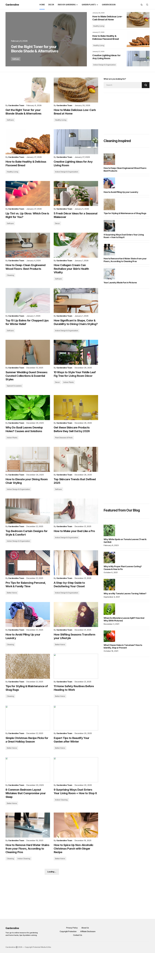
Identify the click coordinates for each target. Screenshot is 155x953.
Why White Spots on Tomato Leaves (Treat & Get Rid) (125, 540)
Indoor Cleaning (61, 800)
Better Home (12, 593)
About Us (85, 928)
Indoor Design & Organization (104, 65)
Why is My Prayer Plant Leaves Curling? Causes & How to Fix (123, 567)
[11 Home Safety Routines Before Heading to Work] (76, 666)
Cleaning (10, 275)
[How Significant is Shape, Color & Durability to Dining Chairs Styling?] (76, 300)
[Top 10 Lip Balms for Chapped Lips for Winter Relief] (28, 300)
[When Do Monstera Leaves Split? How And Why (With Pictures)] (110, 609)
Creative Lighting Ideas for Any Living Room (106, 57)
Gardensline (12, 4)
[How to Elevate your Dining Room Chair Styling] (28, 459)
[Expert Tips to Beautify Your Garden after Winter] (76, 717)
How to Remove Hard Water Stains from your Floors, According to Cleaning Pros (125, 259)
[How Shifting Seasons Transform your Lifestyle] (76, 614)
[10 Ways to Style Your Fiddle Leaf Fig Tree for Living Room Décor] (76, 352)
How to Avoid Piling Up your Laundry (121, 192)
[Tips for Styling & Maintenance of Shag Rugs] (28, 666)
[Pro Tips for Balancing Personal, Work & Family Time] (28, 562)
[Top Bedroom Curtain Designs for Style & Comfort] (28, 511)
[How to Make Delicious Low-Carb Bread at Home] (138, 20)
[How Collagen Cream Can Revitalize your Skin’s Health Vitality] (76, 245)
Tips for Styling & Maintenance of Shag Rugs (125, 213)
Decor (57, 223)
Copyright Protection (68, 931)
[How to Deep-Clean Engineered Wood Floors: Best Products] (28, 245)
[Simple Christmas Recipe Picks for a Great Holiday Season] (28, 717)
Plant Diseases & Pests (64, 437)
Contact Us (77, 935)
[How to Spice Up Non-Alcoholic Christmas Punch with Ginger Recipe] (76, 825)
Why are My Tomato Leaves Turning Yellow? (125, 593)
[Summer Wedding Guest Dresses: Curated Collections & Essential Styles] (28, 352)
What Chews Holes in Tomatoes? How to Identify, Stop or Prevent (123, 646)
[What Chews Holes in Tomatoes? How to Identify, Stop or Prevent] (110, 636)
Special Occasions (14, 386)
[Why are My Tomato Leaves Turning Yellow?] (110, 584)
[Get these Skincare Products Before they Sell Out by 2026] (76, 407)
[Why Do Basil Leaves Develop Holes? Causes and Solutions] (28, 407)
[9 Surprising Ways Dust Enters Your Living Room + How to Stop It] (76, 769)
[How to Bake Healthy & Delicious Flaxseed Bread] (138, 39)
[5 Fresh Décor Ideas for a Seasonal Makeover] (76, 193)
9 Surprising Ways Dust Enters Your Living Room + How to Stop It (124, 236)
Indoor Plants (68, 382)
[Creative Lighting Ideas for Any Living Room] (138, 58)
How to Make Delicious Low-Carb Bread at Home (107, 18)
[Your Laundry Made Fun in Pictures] (110, 273)
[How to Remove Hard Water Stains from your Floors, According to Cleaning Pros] (28, 825)
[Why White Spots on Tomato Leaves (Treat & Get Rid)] (110, 530)
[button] (141, 4)
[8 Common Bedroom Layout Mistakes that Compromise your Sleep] (28, 769)
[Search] (145, 85)
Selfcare (15, 59)
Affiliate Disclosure (87, 931)
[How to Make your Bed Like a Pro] (76, 511)
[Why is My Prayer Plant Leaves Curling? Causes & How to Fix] (110, 557)
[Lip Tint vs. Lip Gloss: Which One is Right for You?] (28, 193)
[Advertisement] (126, 113)
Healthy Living (98, 26)
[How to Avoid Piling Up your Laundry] (28, 614)
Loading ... (51, 872)
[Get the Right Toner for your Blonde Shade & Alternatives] (46, 39)
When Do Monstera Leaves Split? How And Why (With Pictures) (124, 619)
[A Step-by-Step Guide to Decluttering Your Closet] (76, 562)
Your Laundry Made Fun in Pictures (120, 282)
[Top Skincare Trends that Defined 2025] (76, 459)
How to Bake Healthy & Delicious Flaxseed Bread (105, 37)
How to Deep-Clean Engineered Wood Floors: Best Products (125, 169)
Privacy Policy (72, 928)
